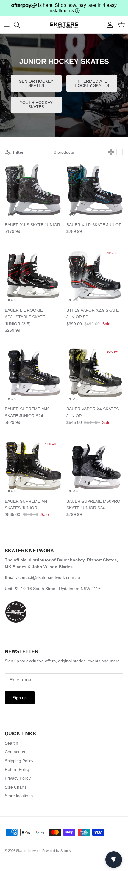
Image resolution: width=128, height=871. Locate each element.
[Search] (19, 24)
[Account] (108, 24)
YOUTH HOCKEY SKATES (36, 104)
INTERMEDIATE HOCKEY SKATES (92, 83)
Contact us (15, 751)
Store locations (19, 795)
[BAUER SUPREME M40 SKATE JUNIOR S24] (33, 374)
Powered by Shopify (56, 850)
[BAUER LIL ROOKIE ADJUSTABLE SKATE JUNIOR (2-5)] (33, 275)
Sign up (20, 697)
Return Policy (17, 769)
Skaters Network (28, 850)
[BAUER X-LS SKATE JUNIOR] (33, 189)
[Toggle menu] (6, 24)
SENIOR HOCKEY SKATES (36, 83)
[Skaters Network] (64, 24)
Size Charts (15, 787)
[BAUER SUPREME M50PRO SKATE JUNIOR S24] (94, 466)
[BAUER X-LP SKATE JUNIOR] (94, 189)
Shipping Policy (19, 760)
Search (11, 743)
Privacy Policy (18, 778)
